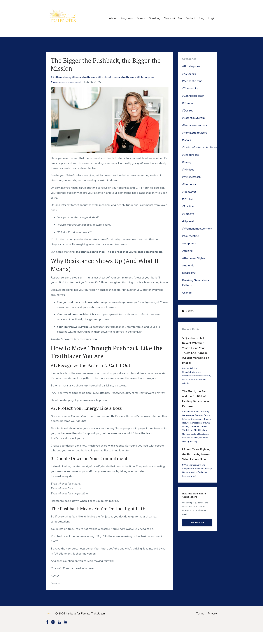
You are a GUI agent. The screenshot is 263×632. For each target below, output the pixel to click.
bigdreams (189, 273)
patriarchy (202, 472)
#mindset (188, 169)
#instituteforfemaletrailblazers (117, 77)
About (113, 18)
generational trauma (201, 419)
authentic (188, 265)
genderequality (189, 472)
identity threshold (191, 426)
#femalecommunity (194, 125)
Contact (190, 18)
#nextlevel (189, 192)
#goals (186, 140)
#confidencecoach (193, 96)
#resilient (188, 206)
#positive (187, 199)
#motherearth (190, 184)
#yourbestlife (190, 236)
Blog (202, 18)
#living (186, 162)
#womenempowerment (66, 82)
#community (190, 88)
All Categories (191, 66)
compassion (188, 468)
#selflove (188, 214)
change (187, 292)
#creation (188, 103)
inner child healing (197, 430)
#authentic (189, 73)
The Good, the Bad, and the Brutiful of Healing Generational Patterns (196, 399)
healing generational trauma (196, 422)
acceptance (189, 243)
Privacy (212, 613)
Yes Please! (197, 522)
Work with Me (173, 18)
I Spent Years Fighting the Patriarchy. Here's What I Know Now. (196, 454)
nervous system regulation (195, 434)
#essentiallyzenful (193, 118)
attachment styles (193, 258)
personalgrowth (189, 476)
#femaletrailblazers (84, 77)
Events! (141, 18)
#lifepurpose (145, 77)
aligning (187, 251)
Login (211, 18)
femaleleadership (203, 468)
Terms (200, 613)
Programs (127, 18)
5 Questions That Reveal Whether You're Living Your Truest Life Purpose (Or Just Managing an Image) (195, 350)
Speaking (154, 18)
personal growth (190, 437)
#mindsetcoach (191, 177)
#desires (187, 110)
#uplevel (188, 221)
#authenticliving (61, 77)
